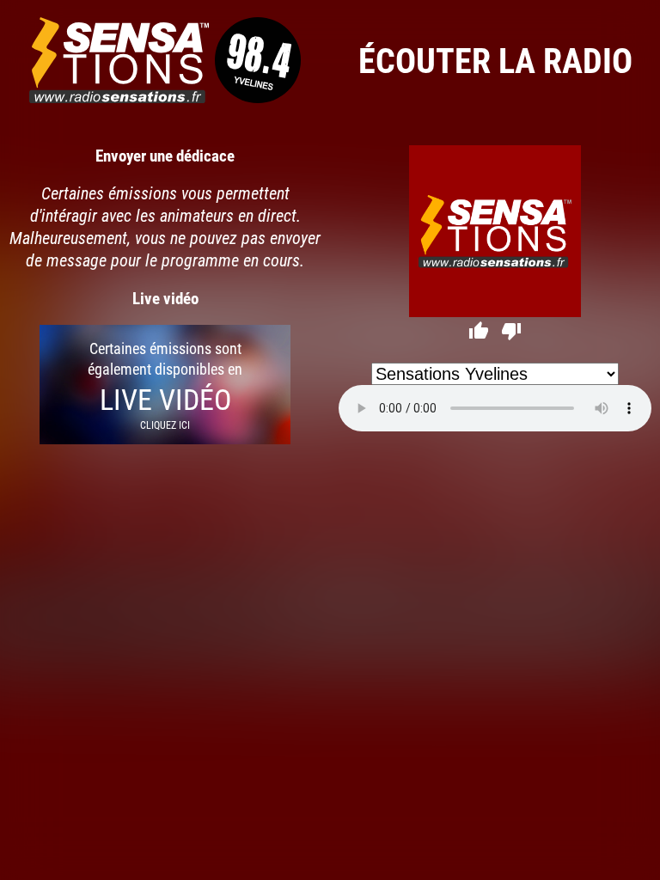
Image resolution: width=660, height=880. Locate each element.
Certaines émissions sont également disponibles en (165, 384)
